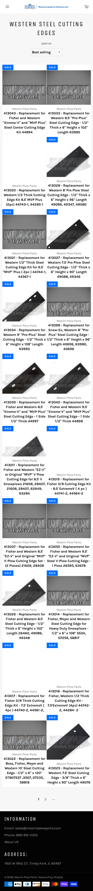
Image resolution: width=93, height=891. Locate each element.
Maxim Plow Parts (25, 877)
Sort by (46, 43)
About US (11, 842)
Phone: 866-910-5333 (21, 835)
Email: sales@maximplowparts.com (32, 828)
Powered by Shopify (50, 877)
